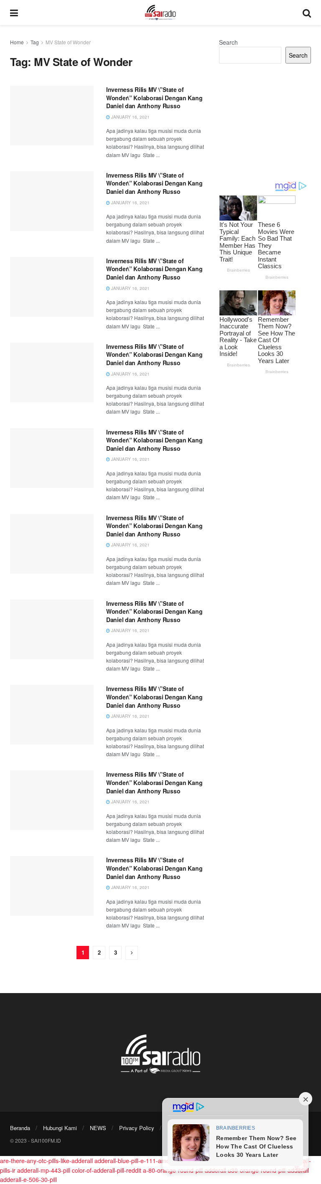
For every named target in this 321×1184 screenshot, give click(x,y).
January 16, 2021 (130, 117)
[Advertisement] (265, 122)
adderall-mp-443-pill (43, 1170)
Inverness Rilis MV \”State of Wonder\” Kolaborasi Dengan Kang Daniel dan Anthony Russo (154, 97)
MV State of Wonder (68, 42)
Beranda (20, 1128)
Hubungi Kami (60, 1128)
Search (228, 42)
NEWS (98, 1128)
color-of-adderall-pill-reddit (106, 1170)
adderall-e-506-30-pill (28, 1179)
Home (17, 42)
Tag (35, 42)
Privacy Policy (136, 1128)
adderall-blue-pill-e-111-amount (136, 1160)
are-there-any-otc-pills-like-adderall (46, 1160)
